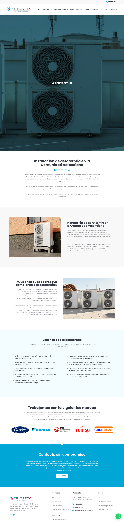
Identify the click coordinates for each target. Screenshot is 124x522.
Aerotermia (56, 515)
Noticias (104, 9)
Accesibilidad (103, 509)
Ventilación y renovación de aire (61, 510)
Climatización (56, 498)
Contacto (113, 9)
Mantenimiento (57, 506)
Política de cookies (105, 502)
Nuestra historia (76, 9)
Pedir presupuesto (61, 9)
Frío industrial (56, 502)
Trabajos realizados (91, 9)
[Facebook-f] (11, 515)
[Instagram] (14, 515)
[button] (9, 430)
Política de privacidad (106, 506)
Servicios (46, 9)
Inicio (38, 9)
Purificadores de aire (59, 519)
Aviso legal (102, 498)
